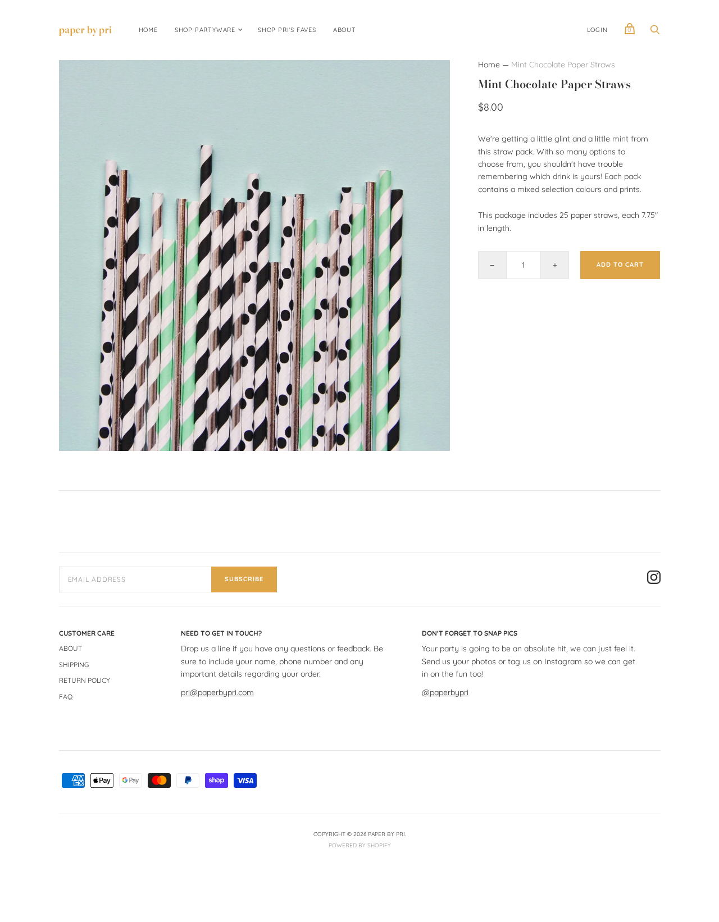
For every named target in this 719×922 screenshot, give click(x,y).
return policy (84, 680)
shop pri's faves (287, 30)
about (344, 30)
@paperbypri (445, 692)
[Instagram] (654, 578)
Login (597, 30)
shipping (74, 664)
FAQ (65, 696)
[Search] (655, 33)
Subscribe (244, 579)
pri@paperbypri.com (217, 692)
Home (489, 65)
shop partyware (205, 30)
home (148, 30)
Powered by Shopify (360, 845)
